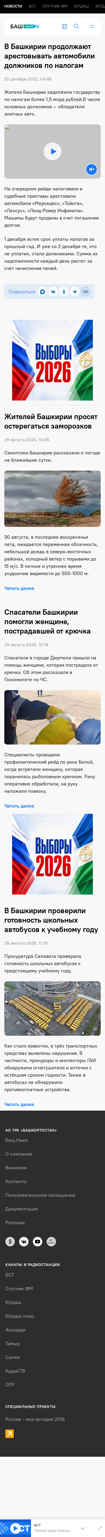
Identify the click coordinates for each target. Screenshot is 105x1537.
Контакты (16, 1181)
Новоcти (13, 6)
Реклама (15, 1223)
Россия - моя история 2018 (35, 1419)
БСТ (32, 6)
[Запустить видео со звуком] (52, 151)
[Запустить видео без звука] (91, 169)
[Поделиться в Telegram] (74, 291)
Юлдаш (81, 6)
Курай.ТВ (15, 1371)
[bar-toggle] (92, 26)
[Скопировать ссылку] (85, 291)
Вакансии (16, 1168)
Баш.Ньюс (16, 1140)
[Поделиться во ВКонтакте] (53, 291)
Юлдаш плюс (19, 1316)
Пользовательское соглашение (40, 1195)
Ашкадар (15, 1330)
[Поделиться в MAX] (42, 291)
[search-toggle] (76, 26)
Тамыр (12, 1344)
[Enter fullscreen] (100, 1528)
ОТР (9, 1385)
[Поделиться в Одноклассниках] (64, 291)
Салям (12, 1357)
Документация (21, 1209)
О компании (18, 1154)
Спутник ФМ (55, 6)
